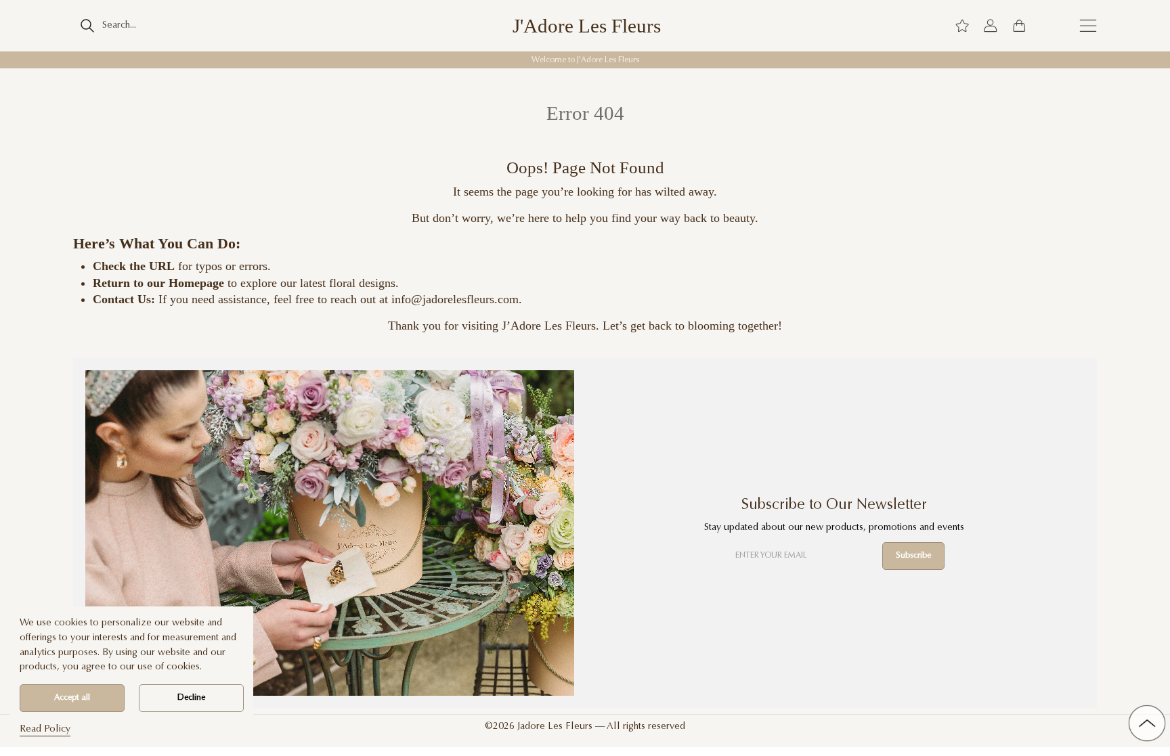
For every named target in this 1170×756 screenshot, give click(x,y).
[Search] (87, 26)
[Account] (990, 25)
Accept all (72, 698)
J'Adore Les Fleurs (587, 26)
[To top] (1147, 723)
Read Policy (45, 729)
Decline (191, 698)
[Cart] (1019, 25)
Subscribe (913, 556)
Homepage (196, 283)
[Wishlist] (962, 25)
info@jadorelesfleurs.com (455, 299)
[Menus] (1088, 25)
